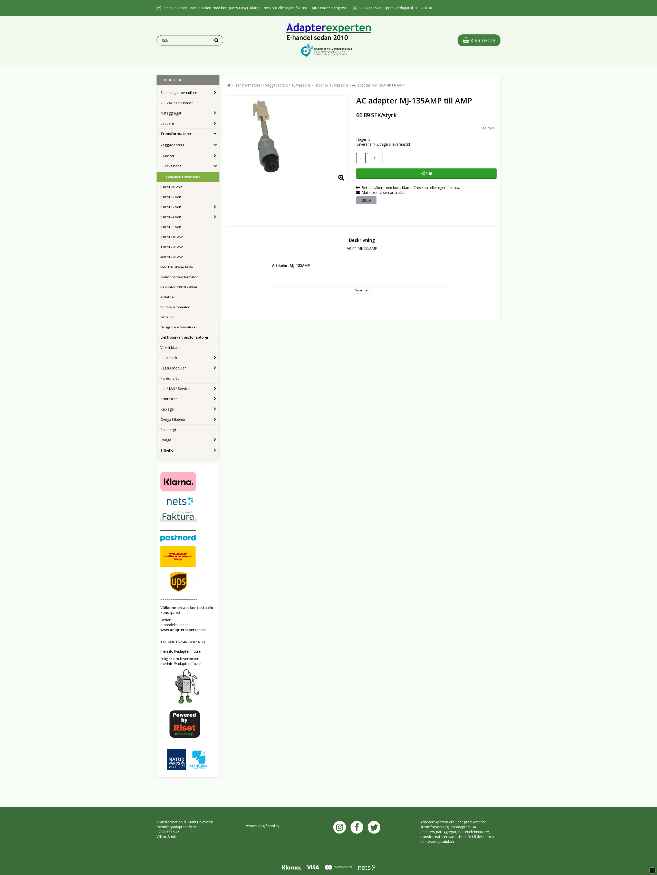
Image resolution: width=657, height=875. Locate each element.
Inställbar (167, 297)
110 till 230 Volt (171, 247)
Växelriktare (170, 347)
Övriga (165, 440)
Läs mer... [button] (489, 128)
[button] (479, 40)
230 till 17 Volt (170, 207)
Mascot (168, 156)
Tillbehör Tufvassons (183, 177)
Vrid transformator (174, 307)
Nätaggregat (170, 113)
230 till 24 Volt (170, 217)
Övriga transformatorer (178, 327)
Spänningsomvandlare (178, 92)
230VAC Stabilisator (176, 102)
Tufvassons (172, 166)
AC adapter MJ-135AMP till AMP (378, 85)
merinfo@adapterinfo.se (177, 826)
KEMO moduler (173, 368)
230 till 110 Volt (171, 237)
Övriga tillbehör (173, 419)
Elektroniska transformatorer (184, 337)
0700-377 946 (168, 831)
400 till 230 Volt (171, 257)
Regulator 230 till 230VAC (179, 287)
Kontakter (168, 398)
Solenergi (168, 429)
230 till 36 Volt (170, 227)
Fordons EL (169, 378)
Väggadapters (172, 144)
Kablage (167, 409)
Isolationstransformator (179, 277)
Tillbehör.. (168, 450)
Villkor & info (167, 836)
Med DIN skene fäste (176, 267)
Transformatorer (176, 133)
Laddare (167, 123)
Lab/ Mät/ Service (175, 388)
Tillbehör (167, 317)
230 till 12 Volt (170, 197)
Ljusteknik (168, 357)
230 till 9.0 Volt (171, 187)
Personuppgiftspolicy (262, 825)
